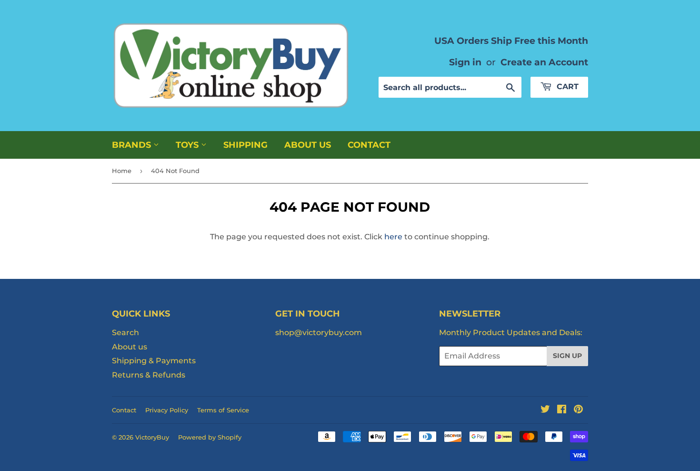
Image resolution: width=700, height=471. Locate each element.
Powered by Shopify (209, 437)
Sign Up (567, 355)
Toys (188, 145)
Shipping (245, 145)
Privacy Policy (166, 410)
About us (307, 145)
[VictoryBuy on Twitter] (545, 410)
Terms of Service (223, 410)
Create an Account (544, 62)
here (393, 236)
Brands (132, 145)
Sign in (465, 62)
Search (125, 332)
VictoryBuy (152, 437)
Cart (566, 86)
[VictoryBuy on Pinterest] (578, 410)
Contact (369, 145)
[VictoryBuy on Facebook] (562, 410)
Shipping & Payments (154, 360)
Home (121, 170)
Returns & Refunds (148, 374)
